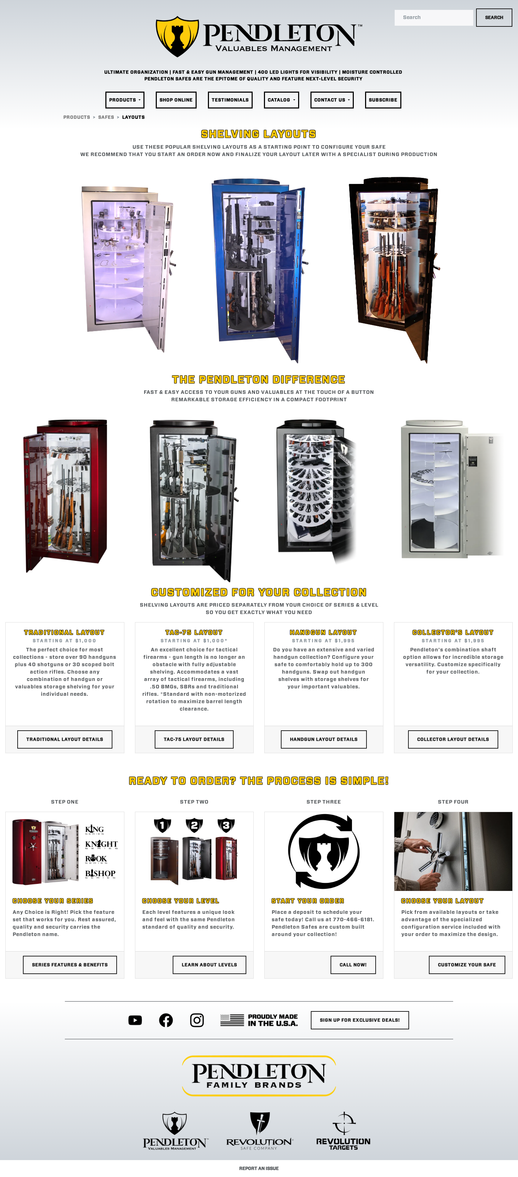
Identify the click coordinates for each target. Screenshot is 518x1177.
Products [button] (123, 100)
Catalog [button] (280, 100)
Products (76, 117)
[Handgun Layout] (323, 495)
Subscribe (383, 100)
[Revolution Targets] (344, 1130)
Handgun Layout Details (324, 739)
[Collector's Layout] (453, 486)
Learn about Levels (209, 965)
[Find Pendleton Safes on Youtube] (135, 1020)
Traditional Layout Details (64, 739)
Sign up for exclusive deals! (360, 1020)
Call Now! (353, 965)
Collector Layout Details (453, 739)
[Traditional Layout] (64, 493)
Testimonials (230, 100)
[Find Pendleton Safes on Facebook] (166, 1020)
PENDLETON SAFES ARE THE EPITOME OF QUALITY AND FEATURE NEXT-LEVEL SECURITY (253, 79)
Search (494, 18)
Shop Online (176, 100)
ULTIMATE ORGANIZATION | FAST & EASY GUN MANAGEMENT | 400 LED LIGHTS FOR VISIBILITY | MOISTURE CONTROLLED (253, 72)
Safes (106, 117)
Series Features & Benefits (70, 965)
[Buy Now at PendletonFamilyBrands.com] (259, 1075)
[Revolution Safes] (259, 1130)
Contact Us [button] (330, 100)
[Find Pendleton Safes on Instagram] (197, 1020)
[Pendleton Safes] (175, 1130)
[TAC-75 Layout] (194, 498)
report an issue (259, 1168)
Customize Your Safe (467, 965)
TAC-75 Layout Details (194, 739)
